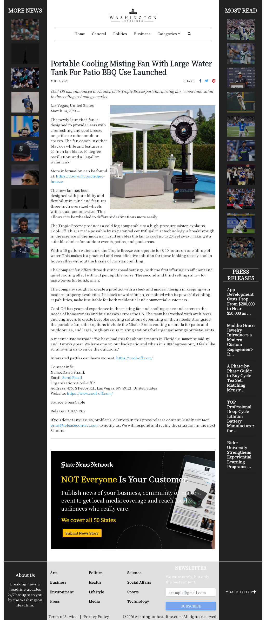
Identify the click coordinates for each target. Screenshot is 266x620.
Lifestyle (96, 591)
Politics (120, 33)
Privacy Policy (96, 616)
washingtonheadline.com (158, 616)
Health (95, 582)
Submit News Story (82, 533)
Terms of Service (63, 616)
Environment (62, 591)
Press (55, 601)
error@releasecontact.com (74, 425)
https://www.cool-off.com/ (90, 393)
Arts (53, 572)
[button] (200, 80)
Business (142, 33)
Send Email (72, 377)
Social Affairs (139, 582)
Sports (133, 591)
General (99, 33)
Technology (138, 601)
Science (134, 572)
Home (80, 33)
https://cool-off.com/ (134, 357)
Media (94, 601)
